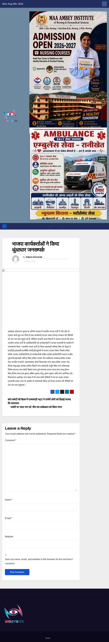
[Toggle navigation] (55, 226)
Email (8, 518)
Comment (10, 440)
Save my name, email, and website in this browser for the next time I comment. (39, 561)
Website (9, 536)
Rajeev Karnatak (34, 257)
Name (8, 500)
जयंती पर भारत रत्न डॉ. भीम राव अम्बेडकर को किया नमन (36, 407)
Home (47, 638)
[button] (105, 226)
